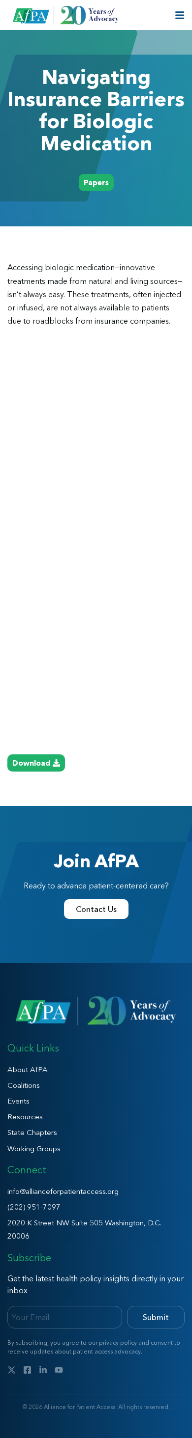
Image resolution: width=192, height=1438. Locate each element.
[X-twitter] (11, 1370)
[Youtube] (59, 1370)
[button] (96, 182)
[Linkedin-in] (43, 1370)
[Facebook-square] (27, 1370)
